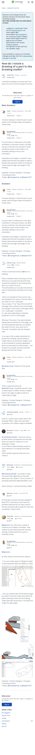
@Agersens (6, 525)
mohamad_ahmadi (12, 412)
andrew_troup (11, 263)
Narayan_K (10, 430)
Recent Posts (6, 715)
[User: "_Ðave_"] (4, 112)
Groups (4, 724)
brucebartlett (11, 131)
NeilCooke (10, 465)
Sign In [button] (17, 102)
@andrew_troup (7, 366)
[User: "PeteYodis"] (4, 517)
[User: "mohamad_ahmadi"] (4, 413)
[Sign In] (32, 2)
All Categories (6, 713)
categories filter (16, 30)
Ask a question (20, 34)
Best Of (4, 726)
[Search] (28, 2)
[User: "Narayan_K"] (4, 431)
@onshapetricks (14, 177)
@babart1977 (27, 177)
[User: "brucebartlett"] (4, 132)
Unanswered (17, 721)
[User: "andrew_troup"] (4, 264)
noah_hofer (10, 75)
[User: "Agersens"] (4, 494)
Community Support (15, 36)
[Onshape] (17, 2)
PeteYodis (10, 516)
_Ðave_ (9, 111)
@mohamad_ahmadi (9, 474)
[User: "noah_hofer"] (4, 76)
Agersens (10, 493)
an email (13, 58)
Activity (4, 718)
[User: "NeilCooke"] (4, 466)
